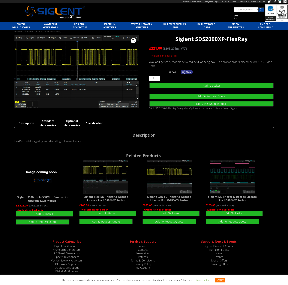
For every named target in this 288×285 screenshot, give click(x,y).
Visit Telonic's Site (218, 249)
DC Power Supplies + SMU (175, 26)
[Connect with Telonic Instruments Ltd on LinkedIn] (285, 1)
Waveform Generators (50, 26)
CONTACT (243, 1)
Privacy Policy (143, 264)
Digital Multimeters (236, 26)
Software (27, 31)
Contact (143, 249)
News (219, 253)
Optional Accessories (200, 108)
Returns (143, 257)
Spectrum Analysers (109, 26)
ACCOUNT (230, 1)
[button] (133, 40)
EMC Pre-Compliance (265, 26)
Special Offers (218, 260)
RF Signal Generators (80, 26)
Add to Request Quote (211, 96)
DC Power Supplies (66, 264)
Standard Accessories (48, 123)
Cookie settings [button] (203, 279)
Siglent (234, 108)
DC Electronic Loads (206, 26)
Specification (94, 123)
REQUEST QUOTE (214, 1)
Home (17, 31)
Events (219, 257)
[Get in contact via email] (188, 72)
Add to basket (211, 85)
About (143, 246)
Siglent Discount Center (218, 246)
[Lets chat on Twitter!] (269, 1)
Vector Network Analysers (141, 26)
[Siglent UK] (55, 12)
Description (26, 123)
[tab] (26, 123)
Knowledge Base (219, 264)
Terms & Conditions (143, 260)
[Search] (261, 9)
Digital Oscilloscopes (21, 26)
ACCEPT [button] (220, 280)
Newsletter (142, 253)
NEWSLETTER (258, 1)
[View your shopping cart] (236, 17)
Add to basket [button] (44, 213)
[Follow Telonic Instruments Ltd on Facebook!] (274, 1)
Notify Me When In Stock (211, 103)
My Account (143, 267)
